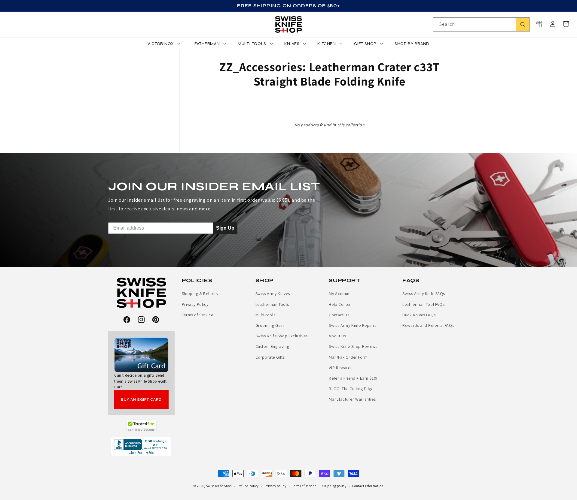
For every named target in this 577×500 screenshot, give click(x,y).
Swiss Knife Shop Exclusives (281, 336)
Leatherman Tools (272, 304)
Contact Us (339, 315)
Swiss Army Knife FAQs (423, 293)
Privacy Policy (195, 304)
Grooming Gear (270, 325)
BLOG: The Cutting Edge (351, 388)
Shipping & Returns (200, 293)
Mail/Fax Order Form (348, 357)
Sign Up (225, 227)
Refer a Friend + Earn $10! (353, 378)
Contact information (367, 486)
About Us (337, 336)
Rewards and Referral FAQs (428, 325)
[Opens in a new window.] (141, 426)
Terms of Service (197, 315)
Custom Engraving (272, 346)
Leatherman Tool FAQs (423, 304)
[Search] (523, 24)
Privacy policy (275, 486)
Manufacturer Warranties (352, 399)
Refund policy (248, 486)
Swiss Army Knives (272, 293)
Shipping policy (334, 486)
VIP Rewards (341, 367)
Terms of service (304, 486)
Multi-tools (265, 315)
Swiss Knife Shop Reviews (353, 346)
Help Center (340, 304)
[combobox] (481, 24)
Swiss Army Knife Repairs (352, 325)
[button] (565, 24)
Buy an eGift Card (141, 400)
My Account (340, 293)
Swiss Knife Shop (219, 486)
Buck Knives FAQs (419, 315)
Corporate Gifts (270, 357)
